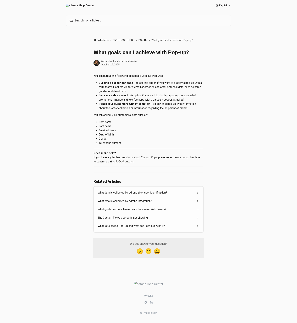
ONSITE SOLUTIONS (123, 40)
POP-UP (143, 40)
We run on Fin (150, 312)
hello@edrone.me (123, 161)
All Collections (101, 40)
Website (148, 295)
